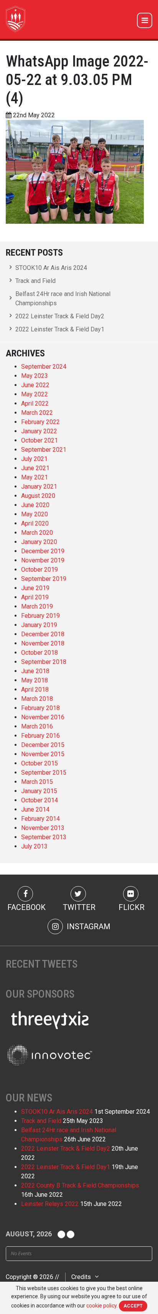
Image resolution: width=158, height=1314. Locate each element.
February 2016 (40, 735)
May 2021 (34, 477)
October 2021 (39, 440)
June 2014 (35, 809)
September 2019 (43, 578)
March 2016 (37, 726)
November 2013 (42, 828)
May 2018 (34, 680)
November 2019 (42, 560)
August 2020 (38, 495)
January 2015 (39, 791)
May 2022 (34, 394)
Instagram (87, 926)
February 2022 (40, 422)
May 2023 (34, 375)
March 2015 (37, 781)
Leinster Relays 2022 (50, 1204)
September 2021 (43, 449)
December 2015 (42, 744)
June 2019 (35, 588)
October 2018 (39, 652)
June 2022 (35, 385)
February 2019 (40, 615)
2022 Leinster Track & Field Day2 (59, 316)
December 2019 (42, 551)
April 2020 (35, 523)
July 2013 (34, 846)
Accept (133, 1306)
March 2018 (37, 698)
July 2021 (34, 458)
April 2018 (35, 689)
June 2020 (35, 505)
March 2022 (37, 412)
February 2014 (40, 818)
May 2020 (34, 514)
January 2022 (39, 431)
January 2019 (39, 625)
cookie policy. (102, 1305)
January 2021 (39, 486)
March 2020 (37, 532)
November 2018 (42, 643)
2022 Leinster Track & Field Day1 (59, 329)
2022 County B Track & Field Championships (80, 1185)
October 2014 (39, 800)
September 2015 (43, 772)
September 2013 (43, 837)
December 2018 (42, 634)
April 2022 (35, 403)
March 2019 (37, 606)
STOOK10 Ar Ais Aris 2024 (51, 267)
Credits (81, 1277)
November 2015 (42, 754)
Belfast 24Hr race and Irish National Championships (62, 298)
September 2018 (43, 661)
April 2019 (35, 597)
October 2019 (39, 569)
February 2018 (40, 708)
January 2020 (39, 542)
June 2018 (35, 671)
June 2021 (35, 468)
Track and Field (35, 280)
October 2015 (39, 763)
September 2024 (43, 366)
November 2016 (42, 717)
